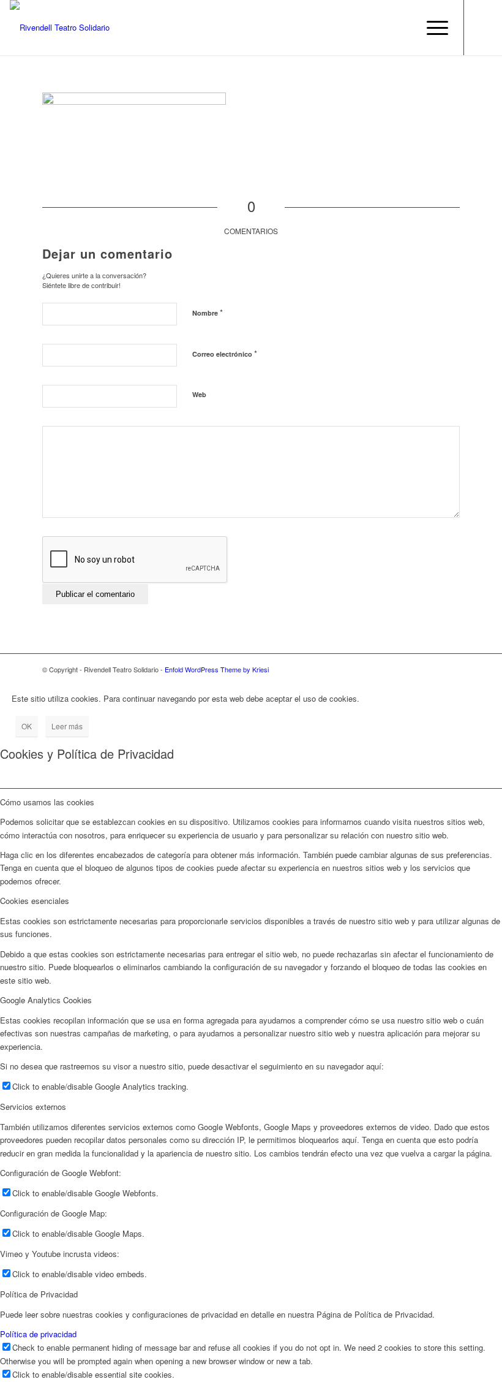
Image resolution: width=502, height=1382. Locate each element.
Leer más (67, 726)
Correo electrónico (224, 353)
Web (199, 394)
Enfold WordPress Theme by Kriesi (217, 669)
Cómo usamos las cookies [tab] (47, 802)
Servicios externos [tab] (33, 1106)
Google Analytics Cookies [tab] (46, 1000)
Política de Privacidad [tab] (39, 1294)
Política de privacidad (38, 1334)
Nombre (207, 312)
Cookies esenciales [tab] (34, 900)
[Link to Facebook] (483, 27)
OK (26, 726)
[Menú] (431, 27)
